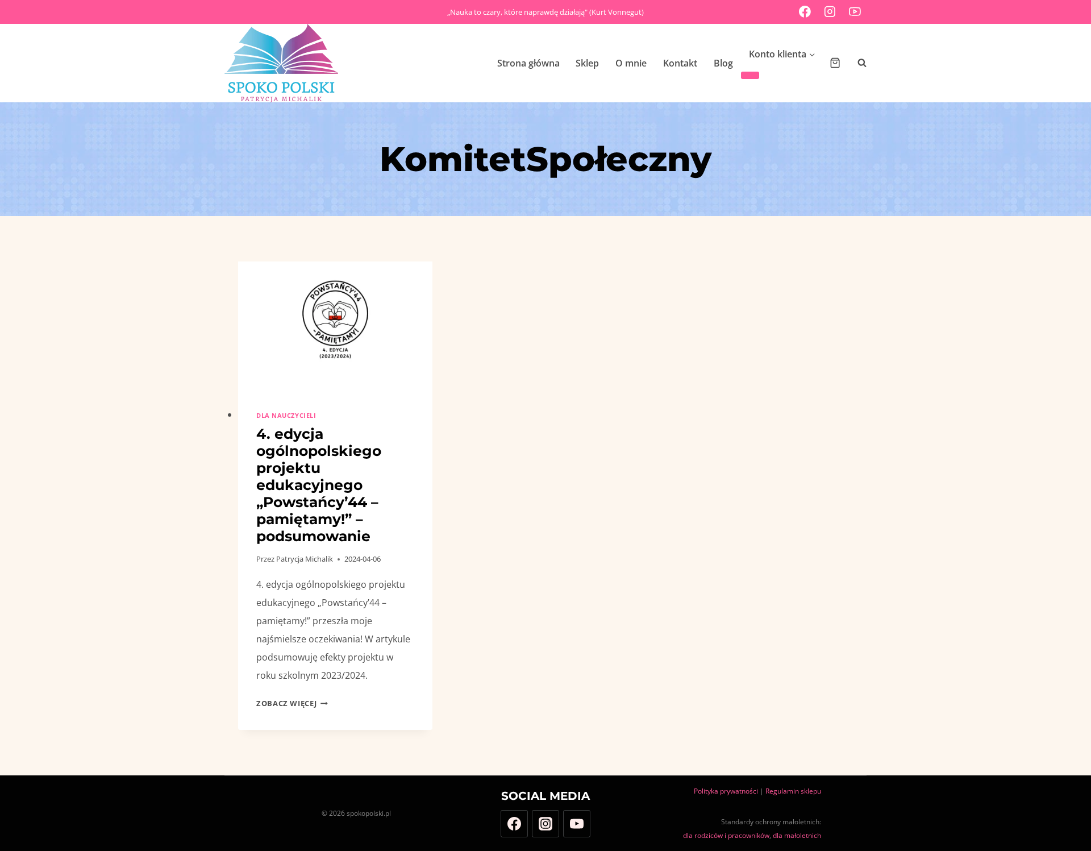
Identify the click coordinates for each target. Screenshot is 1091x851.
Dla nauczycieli (286, 415)
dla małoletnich (797, 835)
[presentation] (335, 326)
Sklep (587, 63)
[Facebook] (805, 12)
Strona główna (528, 63)
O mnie (631, 63)
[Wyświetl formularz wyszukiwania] (856, 63)
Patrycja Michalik (304, 559)
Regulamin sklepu (793, 791)
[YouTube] (855, 12)
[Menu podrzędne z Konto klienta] (750, 75)
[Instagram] (830, 12)
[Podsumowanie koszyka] (835, 62)
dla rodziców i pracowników (726, 835)
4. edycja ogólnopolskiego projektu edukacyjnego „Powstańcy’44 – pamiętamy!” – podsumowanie (318, 485)
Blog (723, 63)
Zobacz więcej (292, 703)
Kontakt (680, 63)
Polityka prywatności (726, 791)
